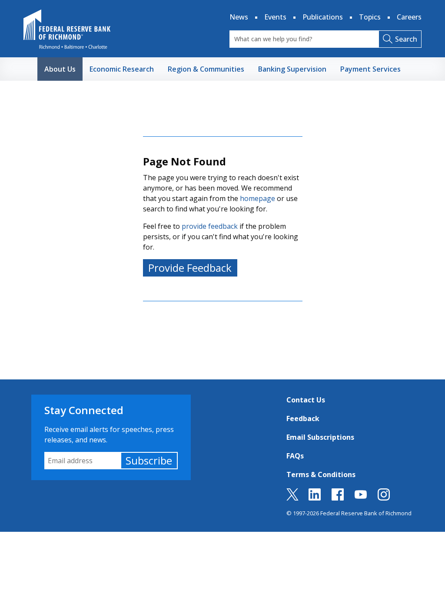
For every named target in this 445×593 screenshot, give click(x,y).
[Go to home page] (66, 29)
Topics (370, 17)
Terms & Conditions (320, 474)
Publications (322, 17)
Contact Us (305, 400)
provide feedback (210, 226)
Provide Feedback (190, 267)
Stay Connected (83, 410)
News (238, 17)
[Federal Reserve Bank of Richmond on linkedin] (315, 498)
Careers (409, 17)
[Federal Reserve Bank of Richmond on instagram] (384, 498)
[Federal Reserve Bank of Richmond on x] (292, 498)
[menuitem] (60, 69)
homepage (257, 198)
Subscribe (149, 460)
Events (275, 17)
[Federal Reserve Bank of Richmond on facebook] (338, 498)
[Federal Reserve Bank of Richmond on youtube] (361, 498)
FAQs (295, 456)
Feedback (302, 418)
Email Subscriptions (320, 437)
